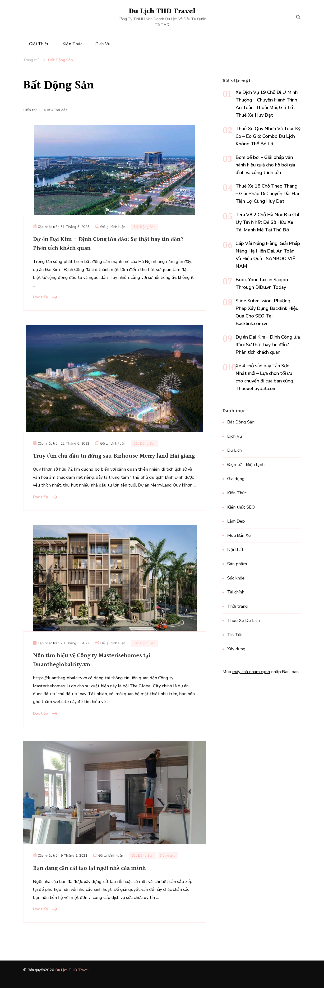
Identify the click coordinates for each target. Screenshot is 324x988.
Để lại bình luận (112, 227)
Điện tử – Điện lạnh (245, 464)
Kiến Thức (72, 44)
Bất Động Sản (145, 227)
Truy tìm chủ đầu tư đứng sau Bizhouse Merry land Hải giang (114, 456)
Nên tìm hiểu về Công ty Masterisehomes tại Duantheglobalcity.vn (91, 660)
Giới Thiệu (39, 44)
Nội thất (235, 549)
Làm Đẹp (236, 521)
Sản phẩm (237, 564)
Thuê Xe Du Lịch (243, 620)
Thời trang (237, 606)
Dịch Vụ (102, 44)
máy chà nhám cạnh (251, 672)
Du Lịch (234, 450)
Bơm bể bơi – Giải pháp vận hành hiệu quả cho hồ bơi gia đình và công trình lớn (265, 165)
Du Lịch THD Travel (162, 11)
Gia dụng (236, 479)
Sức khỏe (236, 578)
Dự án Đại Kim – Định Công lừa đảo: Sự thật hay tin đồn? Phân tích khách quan (108, 244)
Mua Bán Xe (239, 535)
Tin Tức (234, 635)
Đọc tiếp (40, 297)
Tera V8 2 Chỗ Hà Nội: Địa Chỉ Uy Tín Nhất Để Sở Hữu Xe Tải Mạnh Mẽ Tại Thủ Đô (267, 222)
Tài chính (235, 592)
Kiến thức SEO (241, 507)
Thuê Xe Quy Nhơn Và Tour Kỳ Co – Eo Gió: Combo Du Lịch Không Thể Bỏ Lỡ (268, 136)
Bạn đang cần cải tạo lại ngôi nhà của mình (89, 868)
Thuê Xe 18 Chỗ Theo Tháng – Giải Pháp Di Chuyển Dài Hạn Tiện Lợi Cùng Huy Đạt (268, 193)
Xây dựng (167, 855)
